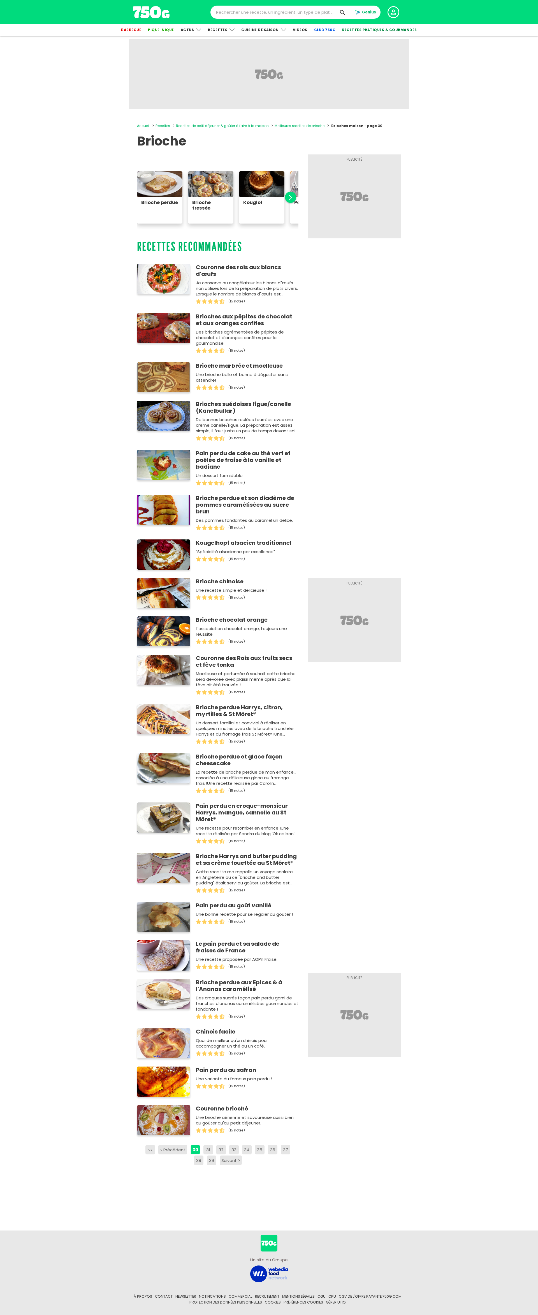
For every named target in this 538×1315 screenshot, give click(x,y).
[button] (287, 197)
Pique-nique (161, 29)
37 (285, 1150)
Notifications (212, 1296)
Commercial (240, 1296)
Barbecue (131, 29)
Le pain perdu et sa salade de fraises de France (237, 947)
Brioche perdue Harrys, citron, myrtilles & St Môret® (239, 710)
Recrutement (267, 1296)
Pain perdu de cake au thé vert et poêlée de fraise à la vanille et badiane (243, 460)
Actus (187, 29)
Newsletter (185, 1296)
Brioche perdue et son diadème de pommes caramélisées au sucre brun (245, 505)
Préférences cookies (303, 1302)
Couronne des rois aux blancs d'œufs (238, 270)
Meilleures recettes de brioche (299, 125)
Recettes (217, 29)
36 (272, 1150)
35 (259, 1150)
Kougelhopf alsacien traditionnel (243, 542)
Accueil (143, 125)
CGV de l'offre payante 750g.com (370, 1296)
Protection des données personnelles (225, 1302)
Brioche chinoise (220, 581)
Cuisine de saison (260, 29)
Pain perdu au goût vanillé (234, 905)
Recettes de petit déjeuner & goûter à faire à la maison (222, 125)
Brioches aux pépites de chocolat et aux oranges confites (244, 320)
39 (211, 1160)
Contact (164, 1296)
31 (208, 1150)
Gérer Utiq (336, 1302)
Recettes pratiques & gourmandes (379, 29)
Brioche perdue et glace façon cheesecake (239, 760)
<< (150, 1150)
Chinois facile (215, 1031)
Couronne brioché (222, 1108)
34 (246, 1150)
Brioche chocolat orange (232, 619)
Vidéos (300, 29)
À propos (143, 1296)
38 (198, 1160)
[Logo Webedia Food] (269, 1273)
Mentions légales (298, 1296)
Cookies (273, 1302)
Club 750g (325, 29)
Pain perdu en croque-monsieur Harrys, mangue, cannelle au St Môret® (242, 812)
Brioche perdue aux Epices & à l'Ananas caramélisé (239, 985)
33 (233, 1150)
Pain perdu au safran (226, 1070)
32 (221, 1150)
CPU (332, 1296)
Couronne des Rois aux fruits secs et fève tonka (244, 661)
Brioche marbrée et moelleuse (239, 365)
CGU (321, 1296)
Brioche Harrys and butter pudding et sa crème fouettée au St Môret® (246, 859)
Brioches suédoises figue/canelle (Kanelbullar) (243, 407)
